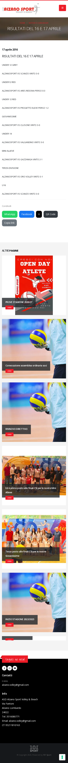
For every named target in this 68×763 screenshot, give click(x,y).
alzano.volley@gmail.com (15, 684)
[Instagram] (9, 668)
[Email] (15, 668)
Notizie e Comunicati (38, 23)
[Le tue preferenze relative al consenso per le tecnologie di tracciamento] (62, 757)
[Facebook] (4, 668)
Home (22, 23)
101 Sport (47, 755)
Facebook (26, 214)
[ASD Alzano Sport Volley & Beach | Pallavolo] (21, 9)
